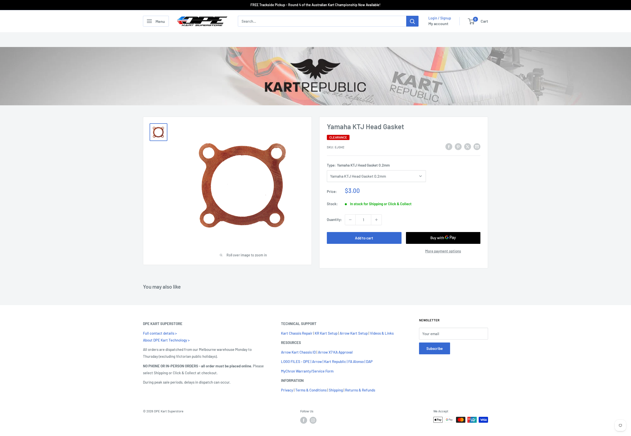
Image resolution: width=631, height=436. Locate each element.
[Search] (412, 21)
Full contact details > (160, 333)
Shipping (336, 390)
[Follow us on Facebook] (303, 420)
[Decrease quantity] (350, 220)
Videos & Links (382, 333)
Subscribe (434, 348)
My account (438, 23)
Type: (358, 165)
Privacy (287, 390)
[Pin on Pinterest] (458, 146)
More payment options (443, 251)
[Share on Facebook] (448, 146)
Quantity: (334, 220)
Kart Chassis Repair (297, 333)
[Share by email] (476, 146)
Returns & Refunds (360, 390)
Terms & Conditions (311, 390)
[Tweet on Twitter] (467, 146)
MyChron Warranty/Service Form (307, 371)
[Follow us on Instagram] (313, 420)
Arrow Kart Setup (354, 333)
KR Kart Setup (326, 333)
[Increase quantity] (376, 220)
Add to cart (364, 238)
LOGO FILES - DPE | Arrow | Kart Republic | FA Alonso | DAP (327, 361)
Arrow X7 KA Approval (335, 352)
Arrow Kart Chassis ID (298, 352)
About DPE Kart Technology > (166, 340)
